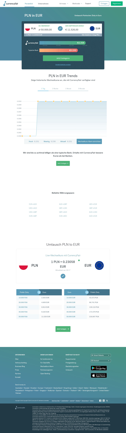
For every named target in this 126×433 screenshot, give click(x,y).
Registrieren (117, 3)
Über (17, 359)
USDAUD (33, 208)
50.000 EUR (71, 317)
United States (103, 390)
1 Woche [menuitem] (55, 89)
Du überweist (44, 26)
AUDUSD (93, 212)
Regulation (78, 400)
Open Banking (45, 374)
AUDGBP (63, 204)
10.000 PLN (23, 298)
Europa (40, 388)
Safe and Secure (85, 400)
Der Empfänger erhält (74, 26)
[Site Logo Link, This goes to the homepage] (13, 3)
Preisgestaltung (71, 363)
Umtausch (69, 370)
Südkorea (51, 390)
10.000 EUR (71, 298)
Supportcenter (71, 359)
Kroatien (33, 388)
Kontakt (17, 377)
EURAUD (33, 204)
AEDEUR (93, 204)
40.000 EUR (71, 312)
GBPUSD (63, 208)
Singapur (43, 390)
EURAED (63, 216)
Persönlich (29, 4)
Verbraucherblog (21, 363)
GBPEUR (93, 208)
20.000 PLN (23, 302)
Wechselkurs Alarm (46, 366)
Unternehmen (43, 4)
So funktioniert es (46, 359)
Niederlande (102, 388)
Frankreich (48, 388)
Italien (86, 388)
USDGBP (33, 212)
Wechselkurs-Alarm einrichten (89, 141)
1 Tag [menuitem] (43, 89)
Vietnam (18, 393)
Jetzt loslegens (63, 58)
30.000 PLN (23, 307)
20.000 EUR (71, 302)
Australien (18, 388)
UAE (79, 390)
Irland (80, 388)
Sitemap (92, 400)
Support (88, 3)
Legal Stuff (72, 400)
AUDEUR (93, 216)
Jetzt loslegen (63, 163)
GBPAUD (63, 212)
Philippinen (29, 390)
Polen (36, 390)
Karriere (18, 374)
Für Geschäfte (45, 363)
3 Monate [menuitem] (81, 89)
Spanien (59, 390)
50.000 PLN (23, 317)
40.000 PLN (23, 312)
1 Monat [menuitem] (68, 89)
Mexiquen (93, 388)
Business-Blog (20, 366)
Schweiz (66, 390)
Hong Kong (67, 388)
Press (17, 370)
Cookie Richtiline (64, 400)
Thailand (73, 390)
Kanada (26, 388)
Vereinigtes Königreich (90, 390)
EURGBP (33, 216)
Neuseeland (19, 390)
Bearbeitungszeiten (72, 366)
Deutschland (57, 388)
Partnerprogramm (46, 370)
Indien (75, 388)
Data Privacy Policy (56, 400)
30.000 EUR (71, 307)
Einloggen (104, 3)
